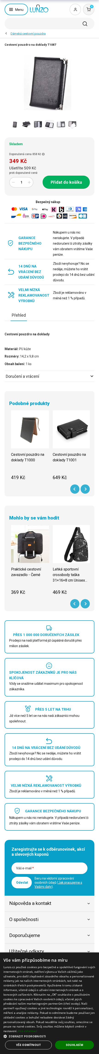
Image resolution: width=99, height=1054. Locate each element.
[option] (15, 124)
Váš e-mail (25, 868)
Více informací (27, 1031)
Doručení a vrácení (22, 376)
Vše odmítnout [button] (28, 1045)
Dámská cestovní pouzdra (28, 33)
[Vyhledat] (85, 23)
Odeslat (22, 882)
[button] (49, 1036)
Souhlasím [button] (74, 1045)
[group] (30, 447)
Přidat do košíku (66, 182)
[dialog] (49, 1003)
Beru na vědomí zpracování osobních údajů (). (58, 883)
